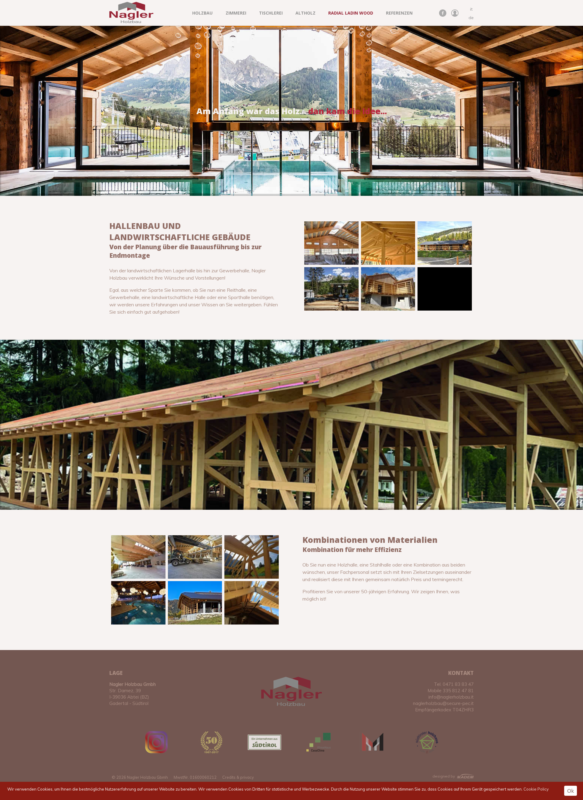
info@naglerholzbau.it (451, 697)
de (471, 17)
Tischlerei (271, 13)
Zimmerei (236, 13)
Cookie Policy (536, 789)
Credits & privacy (238, 777)
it (471, 9)
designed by (443, 776)
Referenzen (399, 13)
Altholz (305, 13)
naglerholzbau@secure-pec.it (443, 703)
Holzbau (202, 13)
